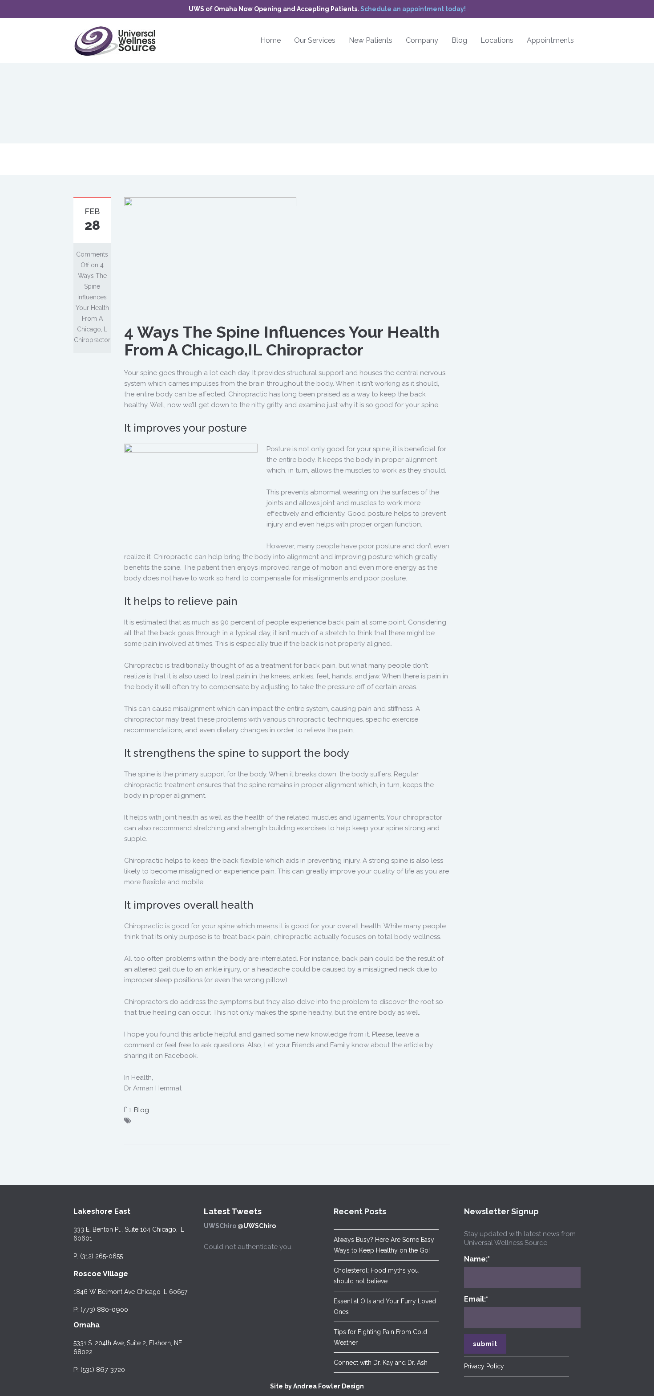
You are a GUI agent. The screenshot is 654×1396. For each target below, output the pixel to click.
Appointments (550, 40)
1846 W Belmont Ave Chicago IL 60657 (130, 1291)
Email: (476, 1299)
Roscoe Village (100, 1273)
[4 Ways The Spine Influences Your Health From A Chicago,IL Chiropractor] (210, 254)
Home (270, 40)
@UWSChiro (257, 1225)
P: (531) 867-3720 (99, 1370)
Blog (459, 40)
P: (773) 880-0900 (100, 1310)
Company (422, 40)
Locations (496, 40)
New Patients (370, 40)
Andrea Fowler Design (328, 1386)
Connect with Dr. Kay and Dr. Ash (381, 1362)
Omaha (86, 1325)
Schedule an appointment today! (413, 8)
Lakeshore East (101, 1211)
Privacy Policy (484, 1366)
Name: (477, 1259)
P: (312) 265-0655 (98, 1256)
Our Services (314, 40)
